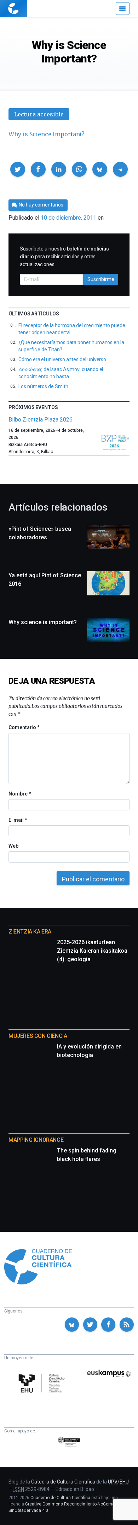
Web (13, 846)
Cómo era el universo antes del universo (62, 359)
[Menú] (123, 8)
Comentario (23, 727)
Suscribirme (100, 279)
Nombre (19, 794)
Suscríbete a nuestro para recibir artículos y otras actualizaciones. (64, 256)
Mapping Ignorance (35, 1139)
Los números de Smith (43, 386)
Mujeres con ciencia (37, 1036)
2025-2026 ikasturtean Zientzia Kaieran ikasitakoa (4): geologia (92, 951)
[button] (17, 169)
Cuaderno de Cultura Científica (60, 1497)
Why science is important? (42, 622)
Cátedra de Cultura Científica (63, 1482)
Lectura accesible (39, 114)
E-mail (17, 820)
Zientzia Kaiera (29, 931)
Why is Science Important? (46, 134)
